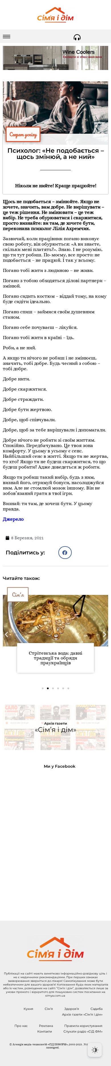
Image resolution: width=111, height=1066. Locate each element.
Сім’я (49, 1009)
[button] (65, 552)
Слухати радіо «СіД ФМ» (82, 1031)
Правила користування (83, 1026)
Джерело (13, 519)
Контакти (44, 1031)
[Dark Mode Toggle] (94, 1050)
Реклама (46, 1026)
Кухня (28, 1009)
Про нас (21, 1026)
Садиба (96, 1009)
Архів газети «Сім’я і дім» (82, 1014)
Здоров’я (71, 1009)
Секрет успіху (23, 134)
